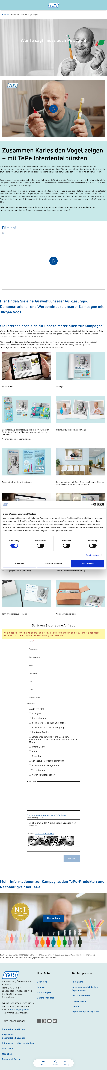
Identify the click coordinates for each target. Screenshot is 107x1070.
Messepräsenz (79, 1001)
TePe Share (77, 981)
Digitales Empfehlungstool (85, 1011)
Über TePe (42, 981)
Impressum (7, 1048)
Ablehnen (19, 563)
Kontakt (41, 987)
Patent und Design (11, 1059)
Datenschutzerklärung (13, 1029)
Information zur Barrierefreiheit (18, 1043)
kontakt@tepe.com (20, 1009)
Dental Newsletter (81, 995)
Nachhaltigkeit (44, 992)
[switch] (40, 546)
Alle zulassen (87, 563)
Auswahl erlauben (53, 563)
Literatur (76, 1006)
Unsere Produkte (45, 997)
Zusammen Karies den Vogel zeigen (24, 15)
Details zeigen (92, 555)
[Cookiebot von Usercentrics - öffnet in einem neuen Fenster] (92, 504)
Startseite (6, 15)
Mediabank (7, 1053)
